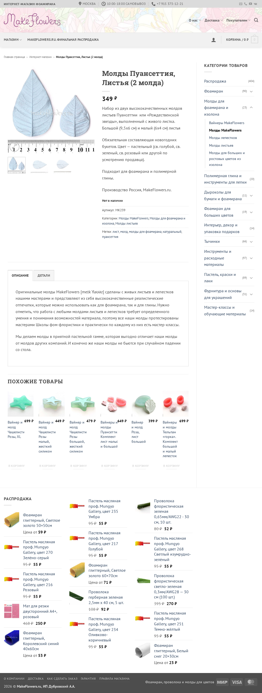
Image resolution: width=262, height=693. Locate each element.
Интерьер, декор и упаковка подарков (221, 228)
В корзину (16, 466)
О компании (14, 678)
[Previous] (15, 109)
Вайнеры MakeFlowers (226, 122)
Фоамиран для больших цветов (218, 212)
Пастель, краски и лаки (220, 278)
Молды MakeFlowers (225, 130)
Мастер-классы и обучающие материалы (225, 310)
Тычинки (212, 241)
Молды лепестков (223, 137)
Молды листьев (221, 145)
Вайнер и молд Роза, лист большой (139, 432)
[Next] (86, 109)
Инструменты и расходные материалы (217, 258)
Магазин (11, 39)
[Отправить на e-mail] (240, 4)
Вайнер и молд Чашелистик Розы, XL (17, 429)
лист (116, 231)
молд (124, 231)
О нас (193, 20)
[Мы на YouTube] (250, 4)
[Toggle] (251, 91)
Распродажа (215, 81)
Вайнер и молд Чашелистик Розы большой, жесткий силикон (79, 436)
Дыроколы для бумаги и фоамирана (223, 195)
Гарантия (88, 678)
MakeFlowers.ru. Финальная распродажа (63, 39)
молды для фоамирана (145, 231)
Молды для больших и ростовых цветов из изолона (227, 158)
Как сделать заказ (62, 678)
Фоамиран (213, 91)
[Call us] (245, 4)
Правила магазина (114, 678)
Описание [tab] (20, 275)
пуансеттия (110, 237)
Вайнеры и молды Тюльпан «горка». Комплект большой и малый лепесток (170, 439)
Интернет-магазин (40, 57)
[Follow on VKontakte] (255, 4)
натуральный (172, 231)
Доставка (212, 20)
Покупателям (236, 20)
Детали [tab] (44, 275)
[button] (256, 20)
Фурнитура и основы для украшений (223, 294)
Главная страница (14, 57)
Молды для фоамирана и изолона (216, 107)
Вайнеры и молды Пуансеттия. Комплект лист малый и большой (110, 434)
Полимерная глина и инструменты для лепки (225, 179)
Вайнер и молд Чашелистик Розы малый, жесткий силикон (48, 436)
